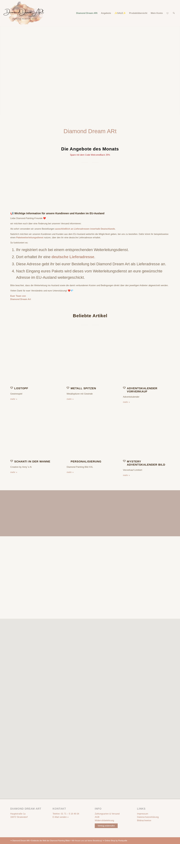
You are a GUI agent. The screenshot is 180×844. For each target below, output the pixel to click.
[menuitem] (86, 13)
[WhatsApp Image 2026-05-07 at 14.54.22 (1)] (90, 360)
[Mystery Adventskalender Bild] (146, 433)
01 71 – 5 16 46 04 (70, 813)
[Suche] (173, 13)
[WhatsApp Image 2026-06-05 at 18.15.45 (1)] (146, 360)
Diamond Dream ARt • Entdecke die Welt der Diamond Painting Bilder (41, 841)
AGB (97, 817)
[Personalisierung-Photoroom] (90, 433)
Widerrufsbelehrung (104, 820)
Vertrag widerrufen (106, 826)
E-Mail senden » (61, 817)
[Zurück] (14, 185)
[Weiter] (166, 185)
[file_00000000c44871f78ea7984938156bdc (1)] (33, 360)
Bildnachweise (144, 820)
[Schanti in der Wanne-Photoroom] (33, 433)
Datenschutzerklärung (148, 817)
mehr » (13, 399)
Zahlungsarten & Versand (107, 813)
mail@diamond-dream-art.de (98, 576)
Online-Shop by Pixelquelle (116, 841)
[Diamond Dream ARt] (24, 13)
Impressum (142, 813)
